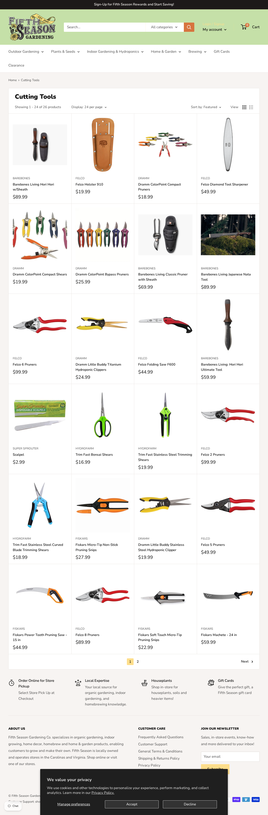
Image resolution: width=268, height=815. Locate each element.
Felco (80, 178)
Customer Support (152, 744)
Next (245, 661)
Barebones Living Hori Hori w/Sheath (33, 187)
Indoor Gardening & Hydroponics (113, 51)
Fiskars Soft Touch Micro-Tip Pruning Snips (160, 637)
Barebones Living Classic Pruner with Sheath (163, 277)
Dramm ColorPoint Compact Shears (40, 274)
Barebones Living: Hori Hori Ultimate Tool (222, 367)
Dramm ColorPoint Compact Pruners (159, 187)
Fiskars (82, 539)
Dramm (143, 178)
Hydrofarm (85, 448)
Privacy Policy (149, 765)
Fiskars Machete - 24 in (219, 635)
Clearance (16, 65)
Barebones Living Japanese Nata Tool (226, 277)
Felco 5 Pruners (213, 544)
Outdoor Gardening (23, 51)
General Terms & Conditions (160, 751)
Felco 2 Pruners (213, 454)
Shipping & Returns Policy (159, 758)
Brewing (195, 51)
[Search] (189, 27)
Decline (190, 804)
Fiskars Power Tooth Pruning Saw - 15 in (40, 637)
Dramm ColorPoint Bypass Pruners (102, 274)
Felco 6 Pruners (25, 364)
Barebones (21, 178)
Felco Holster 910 (89, 184)
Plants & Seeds (63, 51)
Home (12, 80)
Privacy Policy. (102, 792)
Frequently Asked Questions (160, 737)
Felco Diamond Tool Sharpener (224, 184)
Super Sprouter (25, 448)
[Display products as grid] (244, 107)
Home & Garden (164, 51)
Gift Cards (222, 51)
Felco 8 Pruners (87, 635)
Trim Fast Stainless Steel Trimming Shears (165, 457)
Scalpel (18, 454)
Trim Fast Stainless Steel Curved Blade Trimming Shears (38, 547)
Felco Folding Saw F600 (156, 364)
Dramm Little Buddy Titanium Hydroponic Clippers (98, 367)
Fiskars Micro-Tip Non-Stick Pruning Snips (97, 547)
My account (213, 29)
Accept (131, 804)
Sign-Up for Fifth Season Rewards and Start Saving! (134, 4)
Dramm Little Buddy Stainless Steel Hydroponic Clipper (161, 547)
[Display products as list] (251, 107)
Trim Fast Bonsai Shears (94, 454)
